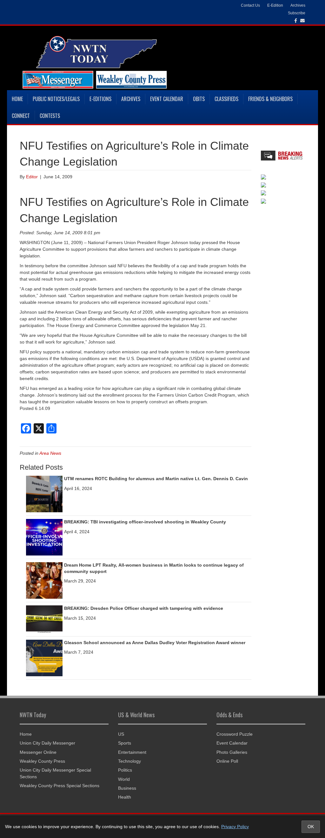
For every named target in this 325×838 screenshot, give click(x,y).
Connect (21, 115)
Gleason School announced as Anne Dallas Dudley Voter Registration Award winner (154, 642)
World (124, 779)
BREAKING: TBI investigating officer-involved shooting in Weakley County (145, 521)
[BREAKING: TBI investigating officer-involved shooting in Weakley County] (44, 536)
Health (124, 797)
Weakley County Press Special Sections (59, 785)
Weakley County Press (42, 761)
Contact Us (250, 5)
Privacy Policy (235, 826)
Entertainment (132, 752)
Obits (199, 99)
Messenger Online (38, 752)
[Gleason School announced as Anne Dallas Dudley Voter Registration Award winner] (44, 657)
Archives (130, 99)
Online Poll (227, 761)
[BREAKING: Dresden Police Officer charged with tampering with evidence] (44, 618)
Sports (124, 743)
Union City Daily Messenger (47, 743)
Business (127, 788)
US (121, 734)
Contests (50, 115)
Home (17, 99)
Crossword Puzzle (234, 734)
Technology (129, 761)
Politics (125, 770)
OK (311, 826)
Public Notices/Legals (56, 99)
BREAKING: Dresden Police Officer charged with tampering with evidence (143, 608)
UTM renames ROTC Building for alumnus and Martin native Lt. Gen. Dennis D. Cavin (156, 478)
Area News (50, 453)
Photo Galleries (231, 752)
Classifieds (226, 99)
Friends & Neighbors (270, 99)
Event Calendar (166, 99)
